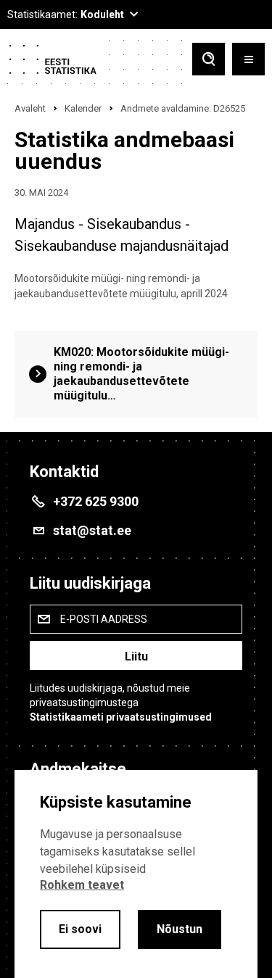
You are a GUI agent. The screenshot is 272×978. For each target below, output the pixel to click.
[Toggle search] (208, 61)
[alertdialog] (136, 874)
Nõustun (179, 929)
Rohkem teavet (82, 885)
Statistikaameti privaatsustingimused (121, 717)
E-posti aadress (103, 619)
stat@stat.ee (92, 530)
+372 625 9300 (96, 501)
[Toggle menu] (248, 61)
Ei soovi (80, 929)
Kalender (83, 108)
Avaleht (30, 108)
